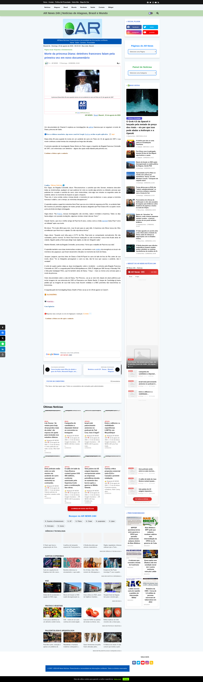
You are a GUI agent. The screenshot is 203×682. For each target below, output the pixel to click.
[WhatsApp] (2, 343)
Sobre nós (75, 2)
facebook (135, 27)
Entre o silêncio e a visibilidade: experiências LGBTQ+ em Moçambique (148, 393)
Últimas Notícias (56, 185)
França (59, 214)
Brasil (66, 7)
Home (45, 2)
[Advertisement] (82, 169)
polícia (91, 127)
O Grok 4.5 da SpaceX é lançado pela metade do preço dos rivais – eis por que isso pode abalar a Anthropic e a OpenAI (141, 127)
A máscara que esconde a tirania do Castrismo (134, 562)
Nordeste (83, 7)
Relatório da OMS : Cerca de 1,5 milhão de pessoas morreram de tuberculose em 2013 (150, 595)
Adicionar (82, 354)
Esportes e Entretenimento (63, 49)
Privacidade (91, 42)
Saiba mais (117, 679)
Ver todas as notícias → (142, 499)
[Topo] (2, 327)
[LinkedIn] (2, 349)
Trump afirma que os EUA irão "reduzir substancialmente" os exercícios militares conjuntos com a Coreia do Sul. (146, 190)
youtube (152, 32)
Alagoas (57, 7)
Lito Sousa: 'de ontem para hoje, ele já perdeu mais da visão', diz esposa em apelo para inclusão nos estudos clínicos (142, 363)
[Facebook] (2, 332)
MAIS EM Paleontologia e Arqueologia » (107, 650)
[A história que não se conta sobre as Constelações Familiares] (130, 143)
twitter (152, 27)
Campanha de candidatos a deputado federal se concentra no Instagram (147, 373)
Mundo (74, 7)
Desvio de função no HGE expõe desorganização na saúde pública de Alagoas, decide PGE (147, 164)
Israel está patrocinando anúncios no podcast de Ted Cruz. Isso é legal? (147, 383)
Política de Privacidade (62, 2)
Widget (110, 7)
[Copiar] (2, 354)
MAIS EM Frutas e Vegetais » (112, 626)
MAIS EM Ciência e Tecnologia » (111, 551)
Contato (51, 2)
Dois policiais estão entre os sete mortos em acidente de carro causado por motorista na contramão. (147, 470)
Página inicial (48, 49)
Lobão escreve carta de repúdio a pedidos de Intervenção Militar (134, 593)
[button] (157, 13)
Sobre (77, 42)
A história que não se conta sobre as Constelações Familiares (145, 142)
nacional (105, 221)
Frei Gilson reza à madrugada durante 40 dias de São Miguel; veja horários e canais (146, 153)
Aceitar (126, 679)
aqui (112, 134)
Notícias (47, 7)
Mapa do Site (84, 2)
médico (98, 249)
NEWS (78, 112)
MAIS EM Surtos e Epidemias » (112, 576)
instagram (135, 32)
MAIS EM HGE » (117, 601)
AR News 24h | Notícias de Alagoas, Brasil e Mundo (75, 13)
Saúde (93, 7)
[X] (2, 338)
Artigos (137, 276)
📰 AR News (136, 272)
